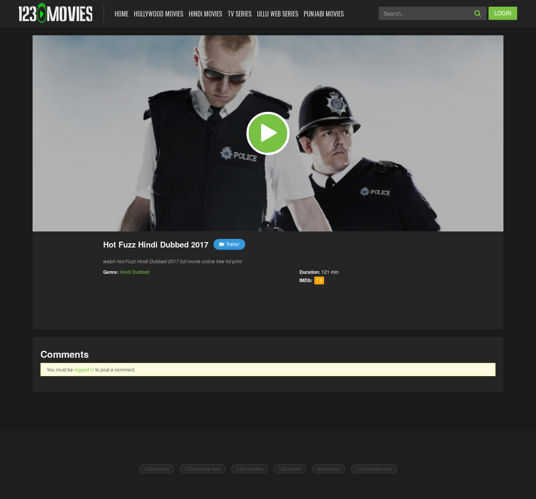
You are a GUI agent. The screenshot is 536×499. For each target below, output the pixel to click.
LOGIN (502, 13)
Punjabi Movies (324, 13)
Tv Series (240, 13)
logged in (84, 369)
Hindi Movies (205, 13)
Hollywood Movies (158, 13)
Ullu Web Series (277, 13)
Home (121, 13)
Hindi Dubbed (134, 271)
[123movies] (55, 13)
